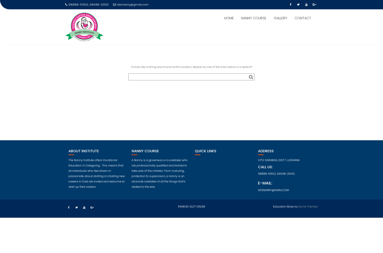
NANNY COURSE (253, 18)
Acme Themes (308, 206)
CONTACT (303, 18)
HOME (229, 18)
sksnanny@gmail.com (133, 4)
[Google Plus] (314, 4)
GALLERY (280, 18)
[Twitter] (298, 4)
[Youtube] (306, 4)
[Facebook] (290, 4)
